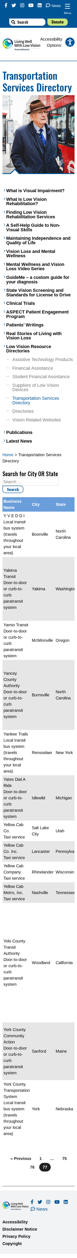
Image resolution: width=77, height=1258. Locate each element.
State (61, 504)
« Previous (20, 1158)
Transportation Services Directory (35, 400)
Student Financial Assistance (41, 376)
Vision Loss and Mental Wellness (30, 253)
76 (32, 1167)
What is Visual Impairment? (35, 190)
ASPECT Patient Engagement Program (37, 314)
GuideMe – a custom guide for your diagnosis (37, 279)
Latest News (19, 441)
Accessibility (15, 1222)
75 (64, 1158)
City (36, 504)
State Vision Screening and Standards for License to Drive (38, 292)
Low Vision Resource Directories (28, 348)
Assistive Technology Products (42, 359)
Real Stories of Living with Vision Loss (34, 335)
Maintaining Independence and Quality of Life (38, 240)
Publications (19, 432)
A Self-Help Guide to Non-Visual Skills (33, 227)
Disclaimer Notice (19, 1229)
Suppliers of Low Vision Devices (35, 387)
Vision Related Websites (36, 420)
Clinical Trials (20, 303)
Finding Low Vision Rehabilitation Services (30, 214)
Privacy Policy (16, 1236)
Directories (23, 411)
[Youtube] (30, 5)
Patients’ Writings (25, 325)
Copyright (12, 1243)
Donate (58, 22)
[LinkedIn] (40, 5)
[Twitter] (13, 5)
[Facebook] (6, 5)
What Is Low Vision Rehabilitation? (26, 201)
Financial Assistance (32, 368)
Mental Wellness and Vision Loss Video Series (35, 266)
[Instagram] (22, 5)
